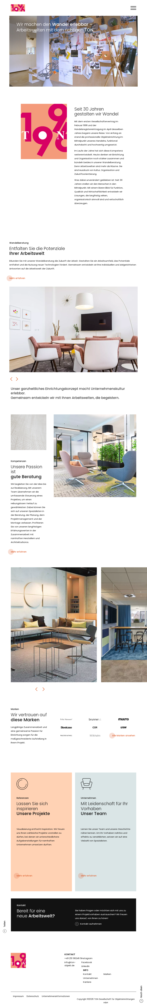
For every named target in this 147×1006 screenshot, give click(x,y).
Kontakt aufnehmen (91, 923)
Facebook (86, 962)
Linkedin (85, 966)
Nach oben (141, 992)
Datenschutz (33, 996)
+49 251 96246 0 (72, 958)
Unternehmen (90, 978)
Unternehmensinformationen (56, 996)
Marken (107, 974)
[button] (11, 379)
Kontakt (87, 974)
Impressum (18, 996)
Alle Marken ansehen (123, 735)
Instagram (86, 958)
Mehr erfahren (17, 278)
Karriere (87, 981)
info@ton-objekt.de (70, 964)
